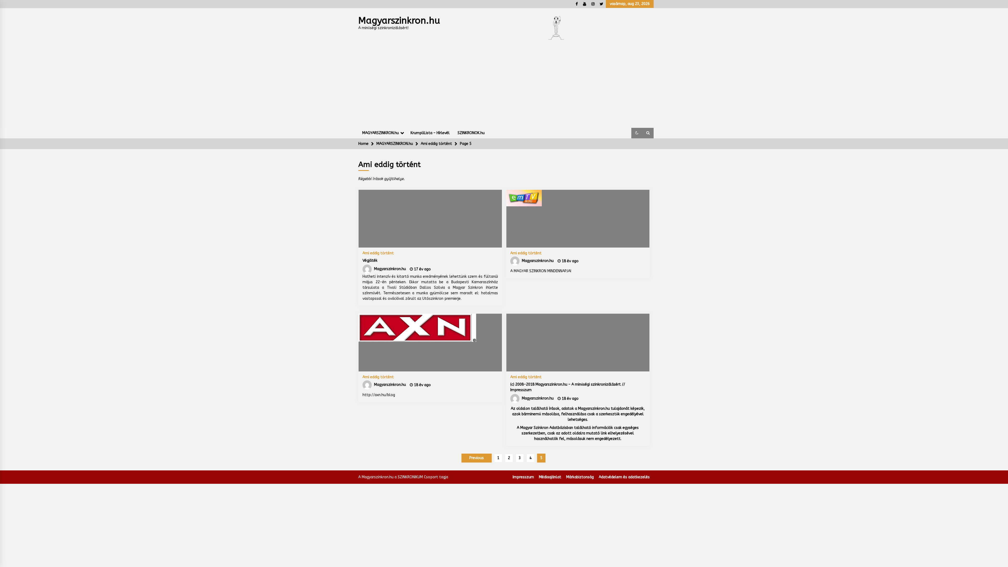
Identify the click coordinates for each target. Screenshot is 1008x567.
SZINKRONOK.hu (471, 133)
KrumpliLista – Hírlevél (430, 133)
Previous (476, 458)
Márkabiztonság (580, 477)
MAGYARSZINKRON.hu (380, 133)
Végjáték (370, 260)
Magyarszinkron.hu (399, 20)
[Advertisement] (504, 88)
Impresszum (523, 477)
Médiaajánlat (550, 477)
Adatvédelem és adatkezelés (624, 477)
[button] (636, 133)
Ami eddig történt (378, 253)
